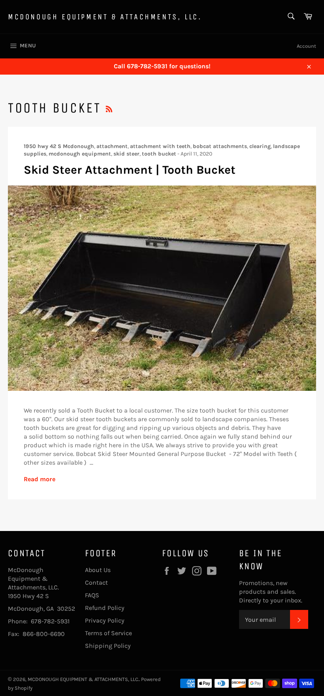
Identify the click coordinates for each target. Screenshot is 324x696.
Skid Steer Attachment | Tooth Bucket (129, 170)
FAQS (92, 595)
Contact (96, 582)
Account (306, 46)
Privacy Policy (104, 620)
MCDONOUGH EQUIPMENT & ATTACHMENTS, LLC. (105, 16)
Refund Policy (104, 608)
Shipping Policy (108, 645)
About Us (98, 570)
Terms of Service (108, 633)
